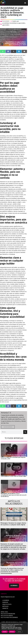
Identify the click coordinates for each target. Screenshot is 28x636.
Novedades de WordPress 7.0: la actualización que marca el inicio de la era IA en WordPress (13, 495)
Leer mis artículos (8, 427)
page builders (5, 25)
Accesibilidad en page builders (17, 23)
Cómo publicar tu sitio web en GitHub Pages (13, 476)
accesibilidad (5, 23)
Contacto (5, 608)
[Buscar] (25, 432)
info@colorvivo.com (9, 597)
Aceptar (4, 631)
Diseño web (15, 21)
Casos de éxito (6, 604)
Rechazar (12, 631)
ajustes (20, 628)
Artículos (5, 606)
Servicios (5, 602)
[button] (25, 3)
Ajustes (19, 631)
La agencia (5, 600)
